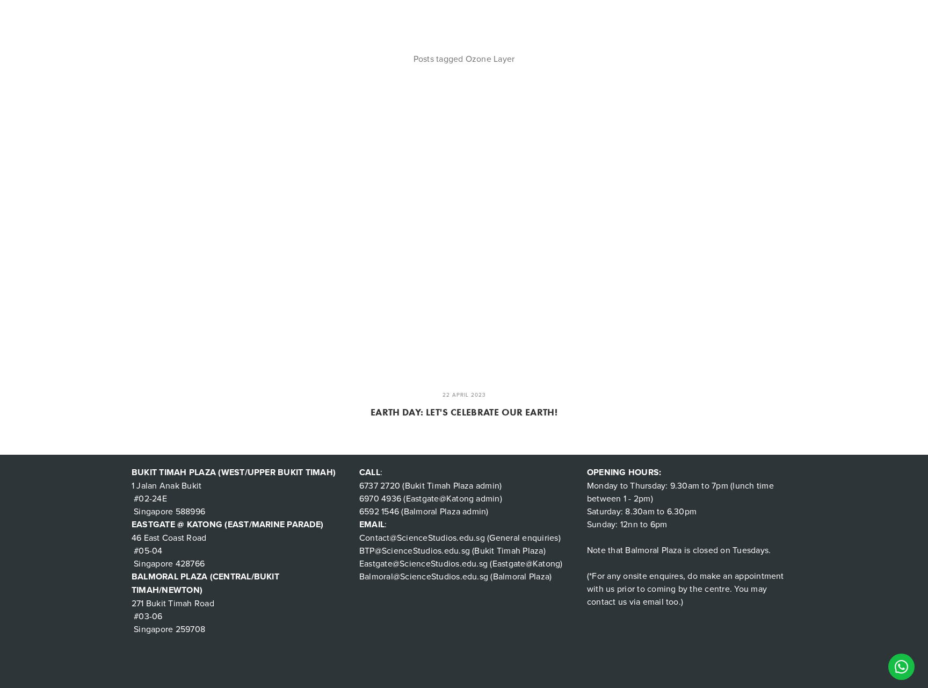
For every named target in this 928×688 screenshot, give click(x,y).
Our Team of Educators (353, 15)
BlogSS (592, 15)
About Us (150, 15)
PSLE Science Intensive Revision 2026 (688, 15)
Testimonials (270, 15)
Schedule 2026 (206, 15)
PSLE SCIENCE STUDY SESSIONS (827, 15)
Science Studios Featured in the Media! (489, 15)
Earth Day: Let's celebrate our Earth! (464, 412)
